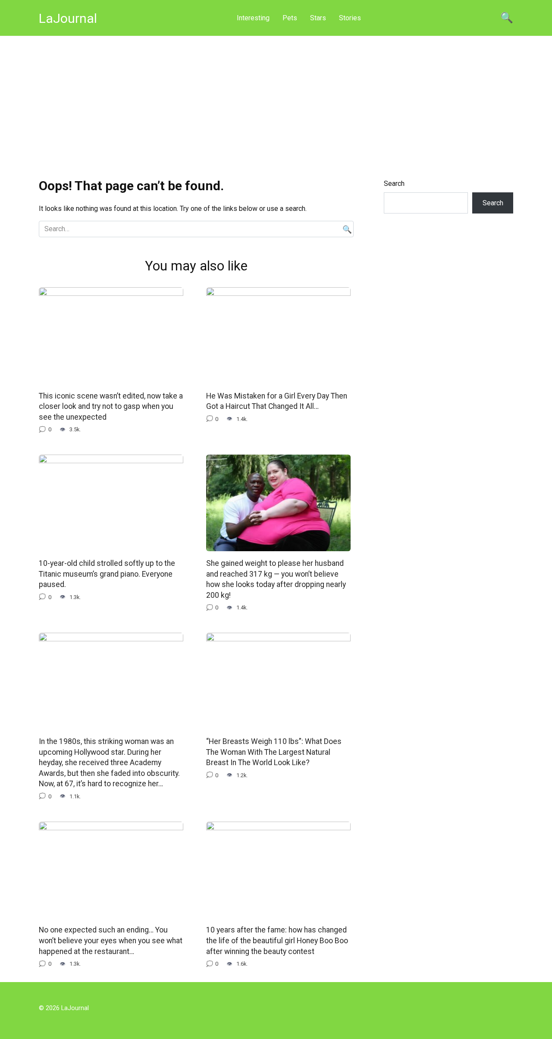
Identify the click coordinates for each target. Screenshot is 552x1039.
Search (394, 183)
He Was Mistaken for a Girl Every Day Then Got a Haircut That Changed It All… (276, 401)
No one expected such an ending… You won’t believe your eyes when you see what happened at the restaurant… (110, 940)
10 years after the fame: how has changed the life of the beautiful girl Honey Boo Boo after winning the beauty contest (277, 940)
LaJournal (68, 18)
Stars (318, 18)
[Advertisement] (276, 101)
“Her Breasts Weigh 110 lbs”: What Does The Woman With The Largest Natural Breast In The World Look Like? (274, 752)
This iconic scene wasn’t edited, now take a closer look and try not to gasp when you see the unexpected (111, 406)
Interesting (253, 18)
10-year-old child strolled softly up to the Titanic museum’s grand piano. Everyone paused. (107, 574)
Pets (289, 18)
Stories (350, 18)
